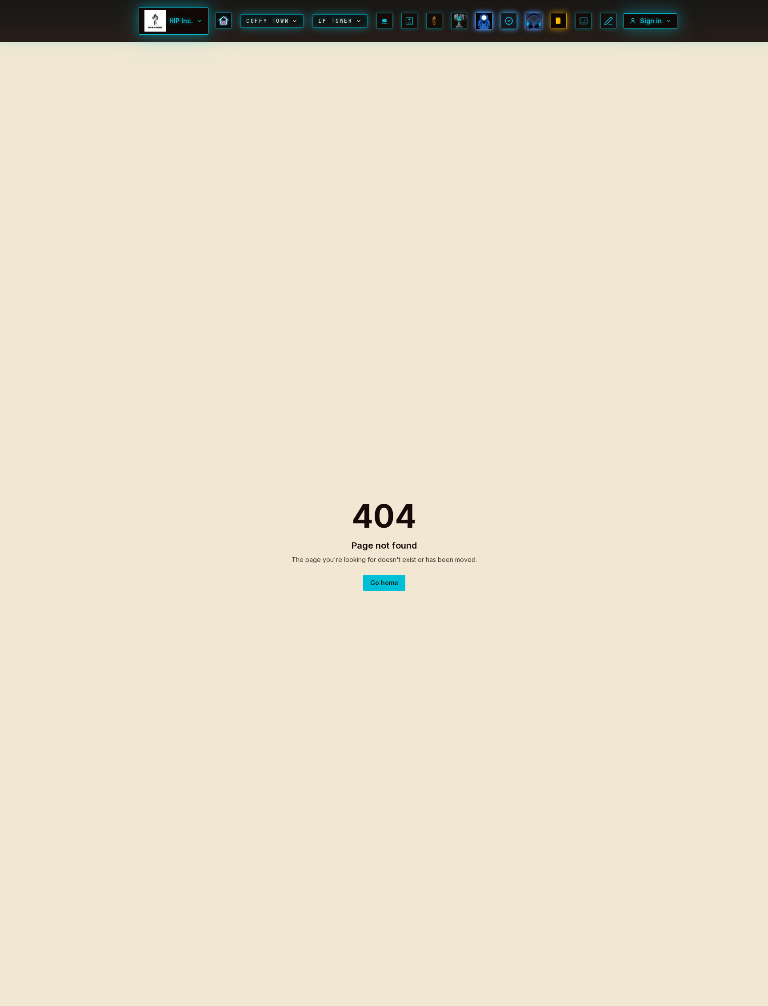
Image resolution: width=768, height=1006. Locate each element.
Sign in (651, 20)
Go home (384, 582)
